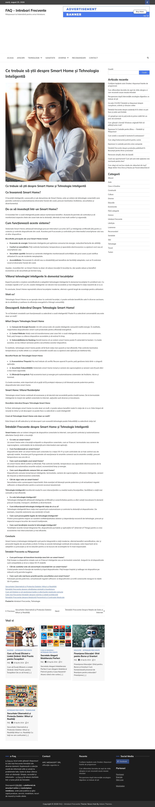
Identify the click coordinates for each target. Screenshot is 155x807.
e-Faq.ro (9, 761)
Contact (93, 58)
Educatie (77, 650)
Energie (119, 777)
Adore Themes (105, 804)
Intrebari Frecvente (22, 601)
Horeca (110, 215)
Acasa (10, 58)
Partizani (120, 774)
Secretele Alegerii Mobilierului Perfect (50, 657)
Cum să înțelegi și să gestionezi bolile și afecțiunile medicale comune (34, 592)
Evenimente (112, 207)
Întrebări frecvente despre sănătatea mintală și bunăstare (30, 589)
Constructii (112, 190)
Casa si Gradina (47, 650)
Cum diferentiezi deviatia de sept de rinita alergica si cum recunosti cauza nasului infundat (95, 771)
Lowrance (111, 227)
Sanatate (50, 58)
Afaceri (21, 58)
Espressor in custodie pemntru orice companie (125, 144)
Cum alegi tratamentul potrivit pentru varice (124, 140)
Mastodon (120, 786)
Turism (110, 252)
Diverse (62, 58)
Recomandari (79, 58)
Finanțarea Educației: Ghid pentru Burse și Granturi (86, 655)
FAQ (8, 663)
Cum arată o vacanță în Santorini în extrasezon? (126, 136)
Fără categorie (113, 211)
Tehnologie (33, 58)
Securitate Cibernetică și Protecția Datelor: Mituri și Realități (31, 586)
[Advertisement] (77, 36)
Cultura (110, 194)
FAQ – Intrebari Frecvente (25, 10)
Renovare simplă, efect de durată (120, 155)
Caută (110, 69)
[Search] (148, 57)
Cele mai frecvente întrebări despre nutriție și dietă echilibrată (31, 594)
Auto (110, 182)
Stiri (109, 240)
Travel (110, 248)
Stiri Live (119, 780)
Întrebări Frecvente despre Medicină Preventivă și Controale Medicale (34, 597)
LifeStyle (111, 223)
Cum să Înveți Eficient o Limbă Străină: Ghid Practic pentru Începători (20, 656)
